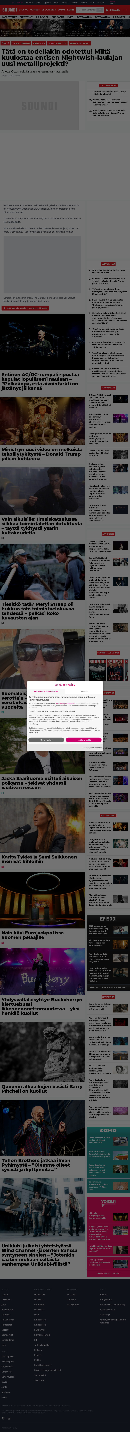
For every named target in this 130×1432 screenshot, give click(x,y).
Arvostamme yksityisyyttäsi (46, 691)
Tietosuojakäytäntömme (92, 747)
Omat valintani (46, 740)
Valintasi (84, 691)
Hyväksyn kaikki (84, 740)
